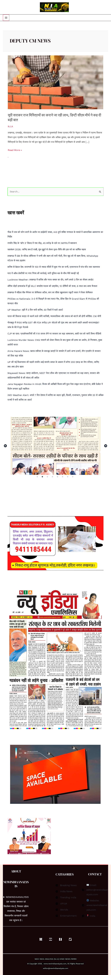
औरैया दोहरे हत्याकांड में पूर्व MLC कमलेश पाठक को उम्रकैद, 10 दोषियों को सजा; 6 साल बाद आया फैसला (52, 286)
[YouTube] (50, 939)
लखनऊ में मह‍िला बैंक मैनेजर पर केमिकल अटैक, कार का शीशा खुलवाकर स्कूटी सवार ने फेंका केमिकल (50, 292)
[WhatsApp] (40, 939)
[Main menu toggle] (6, 18)
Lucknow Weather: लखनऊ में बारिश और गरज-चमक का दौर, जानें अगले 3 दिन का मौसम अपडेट (51, 279)
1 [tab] (37, 476)
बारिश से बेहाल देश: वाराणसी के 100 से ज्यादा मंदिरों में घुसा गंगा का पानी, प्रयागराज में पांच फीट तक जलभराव (54, 266)
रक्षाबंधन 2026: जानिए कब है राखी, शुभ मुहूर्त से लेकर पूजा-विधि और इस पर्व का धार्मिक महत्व (47, 249)
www (46, 964)
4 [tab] (53, 476)
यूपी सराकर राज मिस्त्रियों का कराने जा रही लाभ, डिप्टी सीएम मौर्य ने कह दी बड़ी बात (54, 117)
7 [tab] (68, 476)
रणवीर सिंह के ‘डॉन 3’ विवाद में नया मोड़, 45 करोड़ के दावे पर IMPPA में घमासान (42, 243)
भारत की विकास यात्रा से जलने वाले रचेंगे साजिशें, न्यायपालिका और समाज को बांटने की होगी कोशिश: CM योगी (54, 316)
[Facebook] (60, 939)
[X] (70, 939)
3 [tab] (47, 476)
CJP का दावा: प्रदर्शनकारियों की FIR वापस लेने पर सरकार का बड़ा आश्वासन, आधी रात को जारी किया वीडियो (54, 333)
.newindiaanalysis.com (57, 964)
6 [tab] (63, 476)
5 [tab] (58, 476)
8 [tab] (73, 476)
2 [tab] (42, 476)
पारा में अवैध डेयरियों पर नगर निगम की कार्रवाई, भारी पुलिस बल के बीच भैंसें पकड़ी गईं (43, 273)
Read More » (15, 149)
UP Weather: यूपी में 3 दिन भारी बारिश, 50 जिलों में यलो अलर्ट (35, 309)
